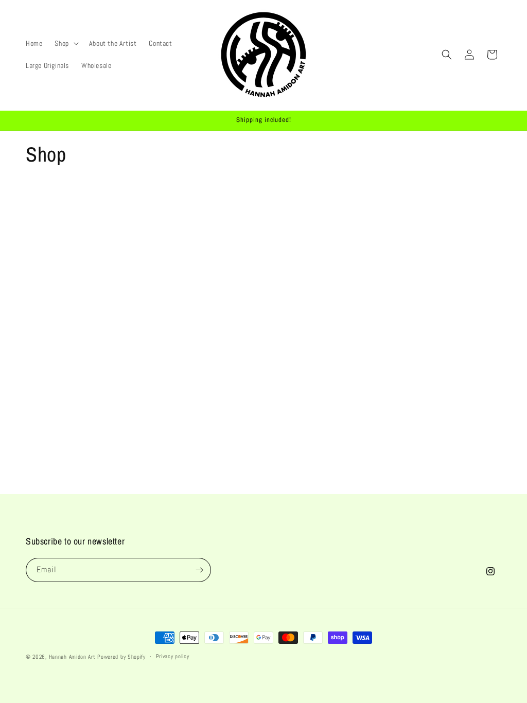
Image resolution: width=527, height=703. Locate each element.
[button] (65, 43)
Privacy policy (172, 656)
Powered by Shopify (121, 656)
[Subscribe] (199, 570)
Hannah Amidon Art (72, 656)
